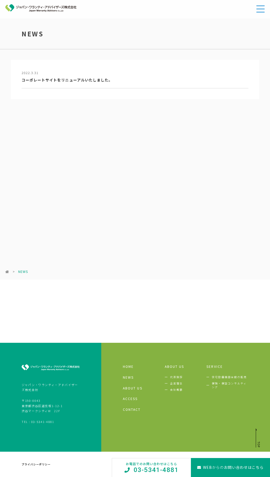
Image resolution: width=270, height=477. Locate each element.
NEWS (128, 377)
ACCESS (130, 399)
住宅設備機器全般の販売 (229, 377)
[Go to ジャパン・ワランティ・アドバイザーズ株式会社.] (7, 271)
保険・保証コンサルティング (229, 385)
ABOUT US (132, 388)
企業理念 (176, 383)
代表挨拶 (176, 377)
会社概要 (176, 390)
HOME (128, 366)
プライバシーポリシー (36, 464)
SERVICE (214, 366)
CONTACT (132, 409)
